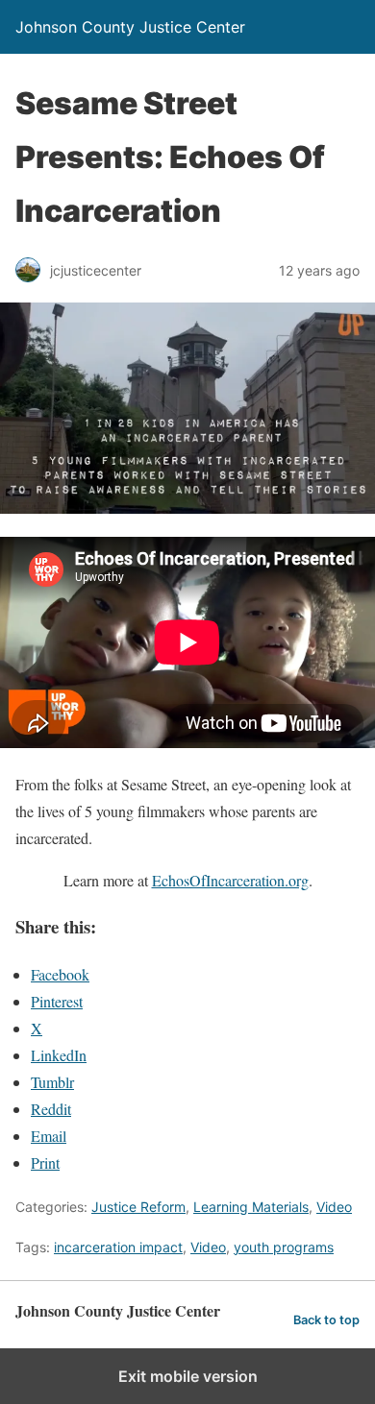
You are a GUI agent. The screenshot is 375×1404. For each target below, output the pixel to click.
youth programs (284, 1247)
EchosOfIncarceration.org (230, 880)
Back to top (326, 1320)
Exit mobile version (188, 1376)
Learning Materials (251, 1206)
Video (334, 1206)
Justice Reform (138, 1206)
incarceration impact (118, 1247)
